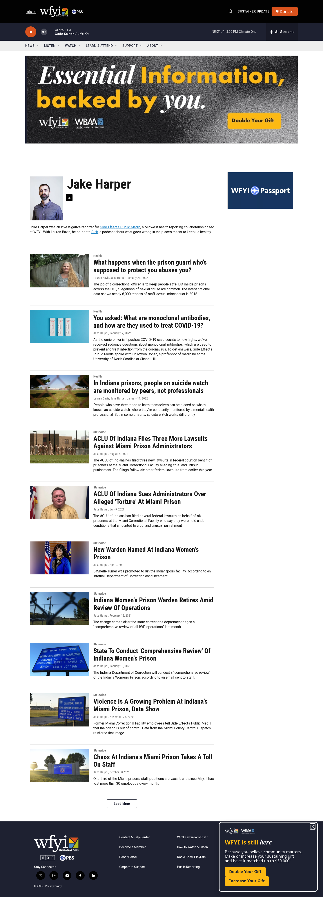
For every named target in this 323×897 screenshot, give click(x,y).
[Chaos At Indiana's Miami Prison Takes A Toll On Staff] (59, 765)
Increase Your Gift (247, 880)
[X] (312, 826)
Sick (94, 232)
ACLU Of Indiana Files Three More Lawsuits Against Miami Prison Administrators (150, 442)
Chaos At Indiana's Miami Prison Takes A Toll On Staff (152, 760)
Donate (286, 11)
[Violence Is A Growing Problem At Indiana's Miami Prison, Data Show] (59, 709)
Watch (70, 45)
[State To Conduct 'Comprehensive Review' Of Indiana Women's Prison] (59, 659)
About (152, 45)
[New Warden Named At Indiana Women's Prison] (59, 557)
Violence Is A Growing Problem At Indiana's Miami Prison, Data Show (150, 705)
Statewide (99, 432)
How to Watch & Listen (192, 847)
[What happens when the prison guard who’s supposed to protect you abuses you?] (59, 270)
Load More (122, 804)
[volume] (44, 32)
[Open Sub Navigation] (38, 45)
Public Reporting (188, 867)
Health (97, 256)
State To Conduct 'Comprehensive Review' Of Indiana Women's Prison (151, 654)
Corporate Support (132, 867)
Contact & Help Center (134, 837)
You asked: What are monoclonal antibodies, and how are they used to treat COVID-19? (151, 321)
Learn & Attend (99, 45)
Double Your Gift (245, 871)
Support (130, 45)
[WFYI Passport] (260, 190)
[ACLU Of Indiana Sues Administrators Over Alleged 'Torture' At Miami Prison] (59, 502)
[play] (30, 31)
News (30, 45)
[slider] (51, 31)
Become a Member (132, 847)
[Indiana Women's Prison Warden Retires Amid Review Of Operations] (59, 608)
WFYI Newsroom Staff (192, 837)
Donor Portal (128, 857)
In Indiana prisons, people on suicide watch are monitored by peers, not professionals (150, 386)
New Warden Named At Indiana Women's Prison (146, 553)
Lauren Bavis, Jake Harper (109, 278)
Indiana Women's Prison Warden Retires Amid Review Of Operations (153, 604)
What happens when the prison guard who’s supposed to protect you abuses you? (150, 266)
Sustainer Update (253, 11)
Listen (50, 45)
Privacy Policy (53, 886)
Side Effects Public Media (120, 227)
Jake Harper (100, 333)
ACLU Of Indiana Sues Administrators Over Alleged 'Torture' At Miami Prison (149, 497)
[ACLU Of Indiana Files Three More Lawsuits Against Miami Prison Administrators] (59, 446)
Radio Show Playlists (191, 857)
